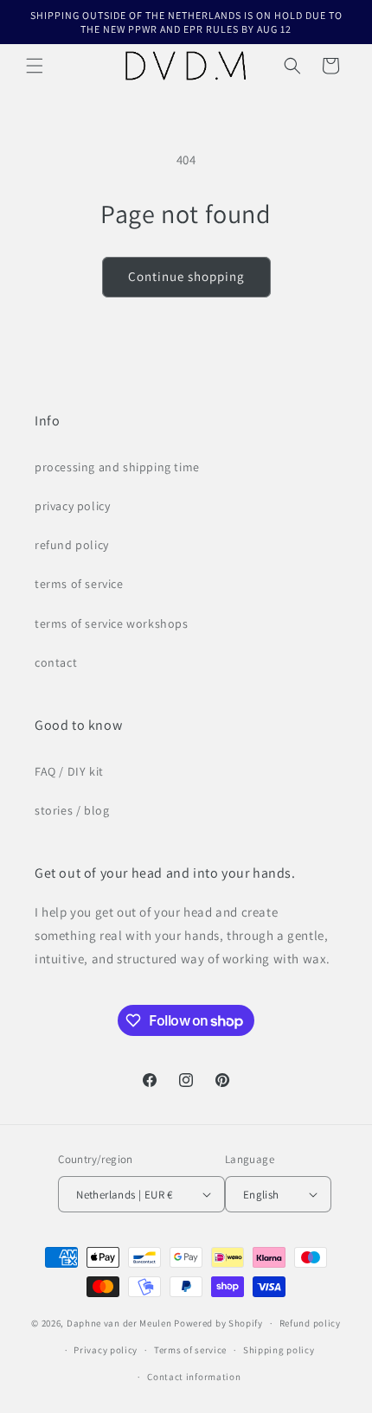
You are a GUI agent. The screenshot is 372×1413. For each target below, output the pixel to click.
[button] (35, 66)
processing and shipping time (117, 467)
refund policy (72, 545)
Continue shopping (186, 276)
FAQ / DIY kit (69, 771)
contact (56, 662)
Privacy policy (106, 1350)
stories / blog (72, 810)
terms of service (79, 583)
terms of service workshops (112, 623)
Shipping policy (279, 1350)
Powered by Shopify (218, 1323)
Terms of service (190, 1350)
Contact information (194, 1377)
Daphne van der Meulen (119, 1323)
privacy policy (72, 506)
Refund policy (310, 1323)
